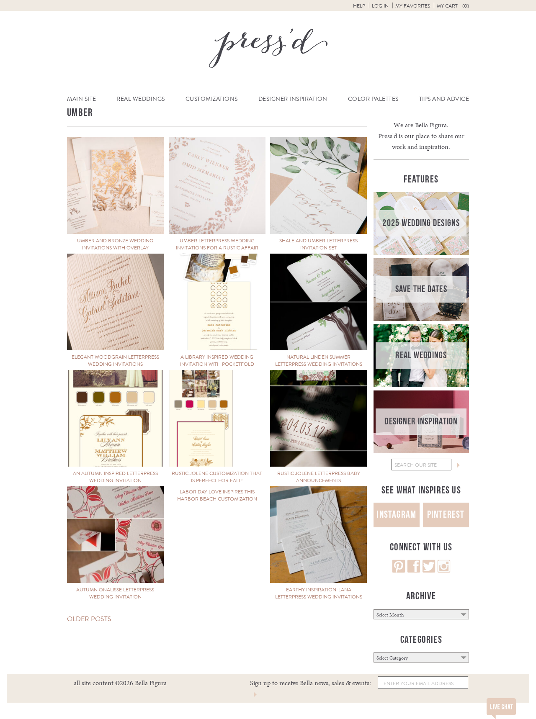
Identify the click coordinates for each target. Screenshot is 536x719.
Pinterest (446, 514)
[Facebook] (413, 571)
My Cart (453, 5)
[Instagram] (444, 571)
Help (359, 5)
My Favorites (412, 5)
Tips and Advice (444, 99)
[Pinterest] (398, 571)
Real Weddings (140, 99)
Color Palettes (373, 99)
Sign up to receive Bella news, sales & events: (310, 683)
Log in (380, 5)
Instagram (396, 514)
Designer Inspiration (292, 99)
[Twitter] (429, 571)
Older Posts (89, 619)
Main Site (81, 99)
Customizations (212, 99)
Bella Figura (431, 125)
